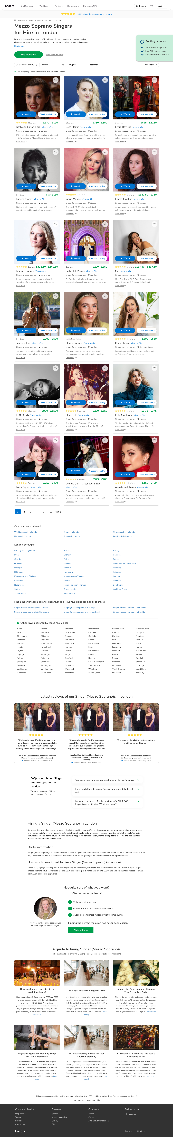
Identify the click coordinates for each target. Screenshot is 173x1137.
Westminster (69, 593)
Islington (117, 572)
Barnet (67, 550)
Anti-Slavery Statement (98, 1120)
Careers (91, 1117)
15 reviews (131, 483)
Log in (160, 6)
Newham (117, 580)
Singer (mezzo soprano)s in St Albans (31, 607)
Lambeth (117, 576)
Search (142, 6)
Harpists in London (22, 536)
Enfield (116, 559)
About (91, 1113)
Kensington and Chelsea (25, 576)
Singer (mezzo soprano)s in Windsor (129, 607)
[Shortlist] (151, 6)
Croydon (18, 559)
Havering (117, 567)
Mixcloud (141, 1131)
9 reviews (81, 479)
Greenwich (19, 563)
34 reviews (32, 123)
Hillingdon (19, 572)
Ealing (66, 559)
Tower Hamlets (70, 589)
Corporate (72, 6)
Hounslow (68, 572)
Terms (18, 1117)
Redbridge (19, 585)
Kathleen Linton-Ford (35, 755)
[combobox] (27, 65)
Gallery (55, 1120)
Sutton (17, 589)
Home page (19, 20)
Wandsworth (20, 593)
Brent (16, 554)
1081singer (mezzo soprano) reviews (95, 14)
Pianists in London (72, 536)
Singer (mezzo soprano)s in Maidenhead (82, 612)
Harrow (67, 567)
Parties (58, 6)
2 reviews (20, 195)
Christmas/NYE (90, 6)
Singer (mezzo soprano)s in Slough (79, 607)
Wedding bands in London (26, 532)
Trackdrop (129, 1131)
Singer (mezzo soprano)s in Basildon (129, 612)
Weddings (44, 6)
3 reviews (119, 123)
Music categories (59, 1117)
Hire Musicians (26, 6)
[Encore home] (9, 6)
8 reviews (20, 339)
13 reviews (70, 123)
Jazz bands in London (122, 536)
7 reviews (31, 483)
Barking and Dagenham (24, 550)
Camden (117, 554)
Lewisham (19, 580)
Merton (67, 580)
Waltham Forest (120, 589)
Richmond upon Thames (75, 585)
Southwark (118, 585)
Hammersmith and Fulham (125, 563)
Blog (54, 1124)
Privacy (18, 1120)
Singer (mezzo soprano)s (39, 20)
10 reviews (32, 411)
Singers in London (72, 532)
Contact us (20, 1124)
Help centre (20, 1113)
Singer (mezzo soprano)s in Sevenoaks (31, 612)
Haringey (18, 567)
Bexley (116, 550)
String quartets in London (124, 532)
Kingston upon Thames (74, 576)
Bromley (67, 554)
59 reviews (131, 339)
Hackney (67, 563)
